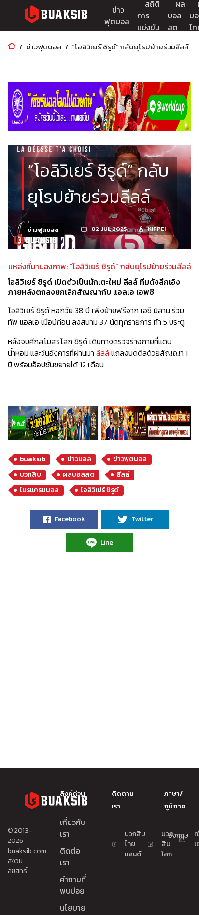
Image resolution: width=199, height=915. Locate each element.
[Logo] (56, 15)
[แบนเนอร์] (99, 106)
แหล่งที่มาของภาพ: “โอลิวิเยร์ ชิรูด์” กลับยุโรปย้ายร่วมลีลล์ (99, 266)
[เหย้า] (11, 46)
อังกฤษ (172, 835)
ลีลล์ (102, 353)
